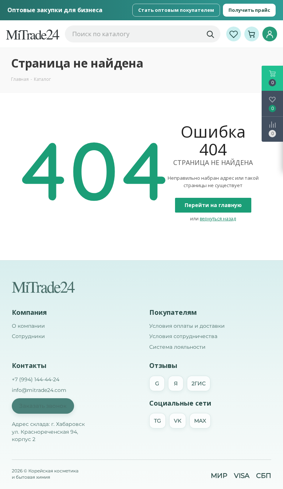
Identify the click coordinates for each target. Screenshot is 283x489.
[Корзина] (251, 34)
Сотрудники (28, 336)
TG (157, 420)
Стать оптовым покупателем (176, 10)
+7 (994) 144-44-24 (35, 379)
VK (177, 420)
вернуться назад (218, 219)
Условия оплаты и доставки (187, 326)
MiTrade (32, 34)
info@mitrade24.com (39, 390)
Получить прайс (249, 10)
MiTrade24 (43, 286)
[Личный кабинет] (269, 34)
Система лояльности (177, 347)
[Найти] (210, 34)
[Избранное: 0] (233, 34)
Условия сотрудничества (183, 336)
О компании (28, 326)
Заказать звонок (43, 405)
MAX (200, 420)
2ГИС (199, 383)
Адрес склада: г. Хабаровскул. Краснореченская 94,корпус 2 (48, 431)
